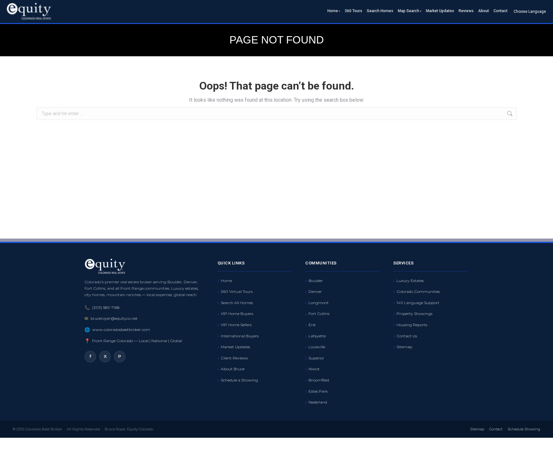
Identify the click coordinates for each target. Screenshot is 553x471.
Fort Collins (319, 313)
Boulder (316, 280)
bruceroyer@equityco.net (114, 318)
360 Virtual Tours (236, 291)
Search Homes (380, 11)
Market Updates (440, 11)
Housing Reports (412, 324)
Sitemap (404, 346)
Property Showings (414, 313)
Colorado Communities (418, 291)
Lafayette (317, 336)
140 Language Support (418, 302)
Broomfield (319, 380)
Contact (500, 11)
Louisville (317, 346)
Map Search (408, 11)
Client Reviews (234, 358)
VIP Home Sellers (236, 324)
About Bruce (232, 368)
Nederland (318, 402)
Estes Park (318, 391)
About (483, 11)
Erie (312, 324)
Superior (316, 358)
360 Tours (353, 11)
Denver (315, 291)
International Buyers (240, 336)
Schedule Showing (524, 429)
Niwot (314, 368)
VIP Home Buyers (237, 313)
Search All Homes (237, 302)
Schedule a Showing (239, 380)
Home (332, 11)
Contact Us (407, 336)
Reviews (466, 11)
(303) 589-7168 (106, 307)
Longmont (319, 302)
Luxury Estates (410, 280)
